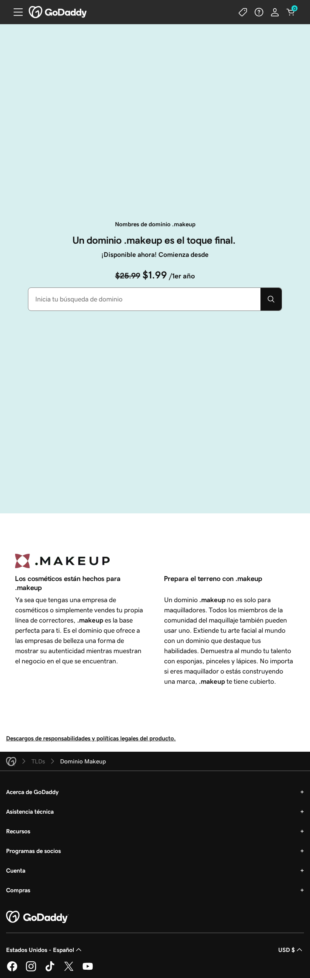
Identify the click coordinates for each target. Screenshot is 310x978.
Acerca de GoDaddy (32, 792)
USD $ (286, 950)
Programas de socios (33, 851)
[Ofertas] (243, 12)
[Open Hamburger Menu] (15, 12)
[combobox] (144, 299)
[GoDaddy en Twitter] (69, 970)
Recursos (18, 831)
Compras (18, 890)
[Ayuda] (259, 12)
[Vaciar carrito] (290, 12)
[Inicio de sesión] (275, 12)
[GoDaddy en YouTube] (88, 970)
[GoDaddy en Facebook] (12, 970)
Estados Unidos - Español (40, 950)
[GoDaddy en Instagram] (31, 970)
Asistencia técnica (30, 811)
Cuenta (15, 870)
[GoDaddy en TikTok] (50, 970)
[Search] (271, 299)
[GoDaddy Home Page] (37, 917)
